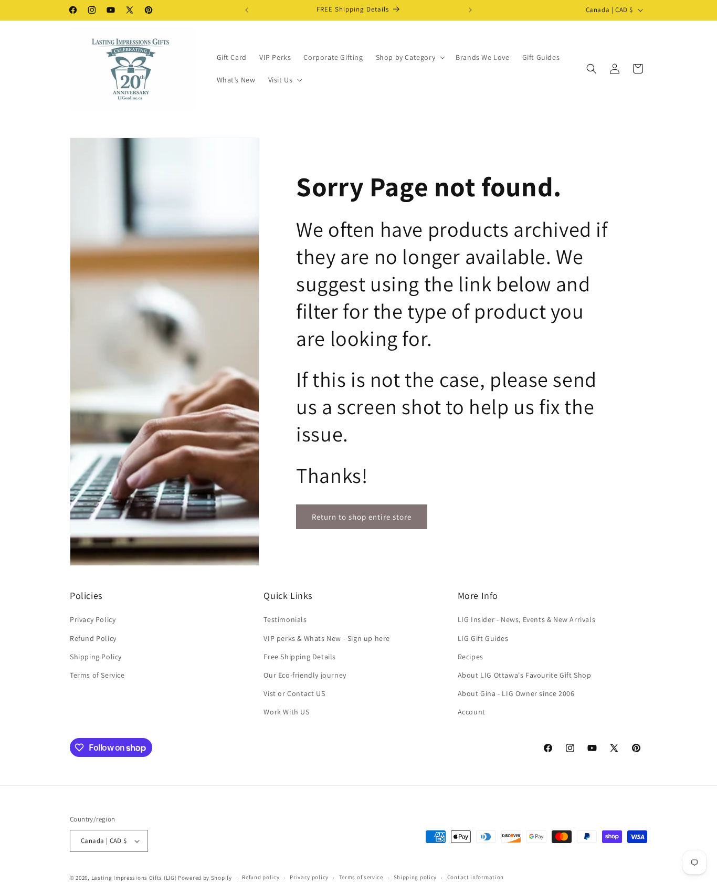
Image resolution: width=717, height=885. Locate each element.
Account (472, 712)
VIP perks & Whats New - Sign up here (326, 637)
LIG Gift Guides (483, 637)
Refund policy (260, 877)
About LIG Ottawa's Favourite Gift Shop (525, 675)
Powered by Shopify (205, 877)
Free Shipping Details (299, 656)
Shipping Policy (96, 656)
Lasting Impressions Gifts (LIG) (134, 877)
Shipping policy (415, 877)
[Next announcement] (470, 10)
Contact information (475, 877)
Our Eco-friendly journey (304, 675)
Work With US (286, 712)
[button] (410, 57)
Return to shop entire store (362, 517)
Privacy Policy (92, 619)
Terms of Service (97, 675)
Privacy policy (309, 877)
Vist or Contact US (294, 693)
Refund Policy (93, 637)
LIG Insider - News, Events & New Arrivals (527, 619)
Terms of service (361, 877)
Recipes (470, 656)
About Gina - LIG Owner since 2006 (516, 693)
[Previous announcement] (246, 10)
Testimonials (285, 619)
